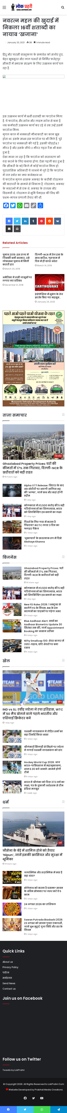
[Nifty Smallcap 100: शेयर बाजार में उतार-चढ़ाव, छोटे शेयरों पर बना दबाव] (12, 645)
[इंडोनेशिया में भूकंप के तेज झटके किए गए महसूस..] (49, 282)
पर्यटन (6, 972)
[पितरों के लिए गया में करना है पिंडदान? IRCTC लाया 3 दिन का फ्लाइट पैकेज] (12, 526)
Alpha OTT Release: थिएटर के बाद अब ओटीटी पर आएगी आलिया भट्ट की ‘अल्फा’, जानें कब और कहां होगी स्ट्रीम (44, 490)
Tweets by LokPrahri (14, 1070)
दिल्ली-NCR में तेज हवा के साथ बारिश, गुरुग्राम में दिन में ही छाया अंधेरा (49, 258)
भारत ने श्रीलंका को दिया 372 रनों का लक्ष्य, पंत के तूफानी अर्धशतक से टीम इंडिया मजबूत (44, 785)
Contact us (9, 988)
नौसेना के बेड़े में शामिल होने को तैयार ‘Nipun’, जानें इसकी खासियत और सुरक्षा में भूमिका (32, 854)
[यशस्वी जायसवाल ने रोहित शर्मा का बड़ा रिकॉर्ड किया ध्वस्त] (12, 736)
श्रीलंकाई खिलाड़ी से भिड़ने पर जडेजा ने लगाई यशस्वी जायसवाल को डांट (44, 748)
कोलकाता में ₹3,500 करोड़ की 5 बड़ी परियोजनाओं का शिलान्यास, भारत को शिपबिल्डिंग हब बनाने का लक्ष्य (44, 509)
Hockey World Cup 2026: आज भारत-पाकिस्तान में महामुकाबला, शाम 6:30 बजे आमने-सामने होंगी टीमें (43, 767)
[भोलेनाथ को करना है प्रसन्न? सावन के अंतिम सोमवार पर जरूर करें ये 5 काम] (12, 892)
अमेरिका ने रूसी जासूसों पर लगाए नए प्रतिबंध (17, 279)
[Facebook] (9, 221)
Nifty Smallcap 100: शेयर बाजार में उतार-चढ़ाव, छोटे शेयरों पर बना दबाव (44, 644)
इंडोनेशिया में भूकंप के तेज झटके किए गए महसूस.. (49, 295)
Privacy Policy (10, 967)
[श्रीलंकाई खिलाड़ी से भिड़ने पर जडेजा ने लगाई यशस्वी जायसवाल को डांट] (12, 751)
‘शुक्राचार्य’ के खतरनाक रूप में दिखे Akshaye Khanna (43, 539)
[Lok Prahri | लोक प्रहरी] (22, 7)
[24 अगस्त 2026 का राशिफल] (12, 909)
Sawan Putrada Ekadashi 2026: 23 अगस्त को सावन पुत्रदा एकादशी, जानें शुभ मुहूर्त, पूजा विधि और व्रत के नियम (43, 925)
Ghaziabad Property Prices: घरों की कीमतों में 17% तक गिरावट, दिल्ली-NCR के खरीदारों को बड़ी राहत (33, 467)
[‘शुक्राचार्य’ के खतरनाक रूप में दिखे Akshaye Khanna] (12, 543)
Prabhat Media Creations (49, 1089)
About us (8, 962)
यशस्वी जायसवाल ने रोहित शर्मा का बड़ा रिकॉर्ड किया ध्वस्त (43, 733)
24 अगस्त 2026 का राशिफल (40, 904)
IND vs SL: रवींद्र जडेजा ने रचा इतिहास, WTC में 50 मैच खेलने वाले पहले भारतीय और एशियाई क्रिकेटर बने (33, 713)
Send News (9, 983)
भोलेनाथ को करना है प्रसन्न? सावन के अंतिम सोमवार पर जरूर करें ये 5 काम (43, 891)
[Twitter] (17, 221)
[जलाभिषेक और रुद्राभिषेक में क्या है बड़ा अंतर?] (12, 877)
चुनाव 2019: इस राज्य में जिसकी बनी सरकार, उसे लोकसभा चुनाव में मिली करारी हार (16, 259)
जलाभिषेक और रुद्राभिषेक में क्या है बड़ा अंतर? (43, 874)
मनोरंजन (7, 978)
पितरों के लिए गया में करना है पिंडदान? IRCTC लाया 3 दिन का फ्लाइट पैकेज (41, 525)
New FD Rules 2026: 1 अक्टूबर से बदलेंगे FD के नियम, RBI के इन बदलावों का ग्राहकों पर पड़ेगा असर (42, 608)
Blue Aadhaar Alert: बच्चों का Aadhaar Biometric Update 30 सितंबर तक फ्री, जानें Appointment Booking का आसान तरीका (44, 626)
